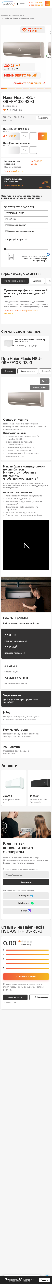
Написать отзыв (27, 976)
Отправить (26, 882)
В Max (24, 910)
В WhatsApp (24, 903)
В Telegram (24, 895)
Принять (44, 1280)
